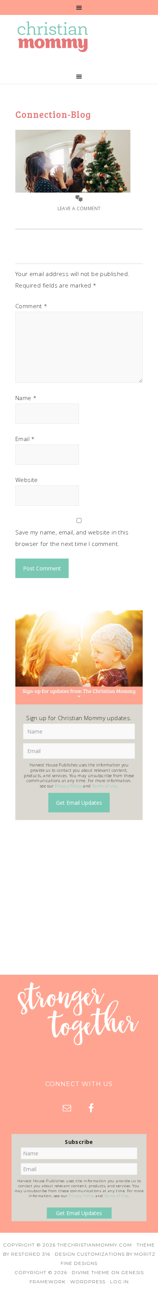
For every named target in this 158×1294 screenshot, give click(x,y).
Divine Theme (91, 1272)
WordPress (87, 1281)
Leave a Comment (79, 208)
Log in (119, 1281)
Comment (31, 306)
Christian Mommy (79, 36)
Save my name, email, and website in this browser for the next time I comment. (71, 537)
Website (26, 480)
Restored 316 (30, 1254)
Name (25, 398)
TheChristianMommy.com (94, 1245)
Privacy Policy (68, 786)
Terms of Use (104, 786)
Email (25, 439)
